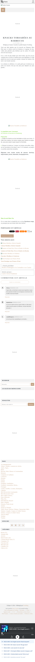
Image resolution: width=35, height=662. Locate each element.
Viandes (3, 518)
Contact (27, 610)
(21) (3, 536)
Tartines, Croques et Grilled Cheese (10, 512)
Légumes (3, 490)
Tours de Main (5, 514)
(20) (6, 538)
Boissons (3, 473)
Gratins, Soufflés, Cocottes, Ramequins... (12, 488)
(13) (4, 546)
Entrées (3, 480)
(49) (4, 534)
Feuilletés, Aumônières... (7, 483)
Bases (2, 469)
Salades (3, 506)
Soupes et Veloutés (6, 507)
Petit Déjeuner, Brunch (7, 500)
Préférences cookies (29, 613)
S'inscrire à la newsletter (7, 236)
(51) (4, 532)
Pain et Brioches (5, 497)
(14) (4, 544)
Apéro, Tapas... (5, 468)
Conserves (3, 476)
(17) (8, 539)
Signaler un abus (7, 612)
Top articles (22, 610)
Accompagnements (6, 464)
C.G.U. (13, 612)
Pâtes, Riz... (4, 499)
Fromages (3, 487)
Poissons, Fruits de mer (7, 504)
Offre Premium (5, 613)
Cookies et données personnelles (16, 613)
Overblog (25, 605)
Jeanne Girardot (15, 608)
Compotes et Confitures (7, 475)
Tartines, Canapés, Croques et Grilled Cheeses (13, 511)
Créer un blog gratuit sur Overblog (11, 610)
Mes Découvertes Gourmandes (9, 492)
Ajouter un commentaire (14, 282)
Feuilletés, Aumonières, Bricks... (9, 485)
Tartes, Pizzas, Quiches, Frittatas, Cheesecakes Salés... (15, 509)
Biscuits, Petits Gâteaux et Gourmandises (12, 471)
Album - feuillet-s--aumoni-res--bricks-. (11, 466)
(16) (4, 543)
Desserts (3, 478)
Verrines (3, 516)
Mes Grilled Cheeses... (7, 495)
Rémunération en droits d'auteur (23, 612)
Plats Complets (5, 502)
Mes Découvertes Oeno (7, 494)
